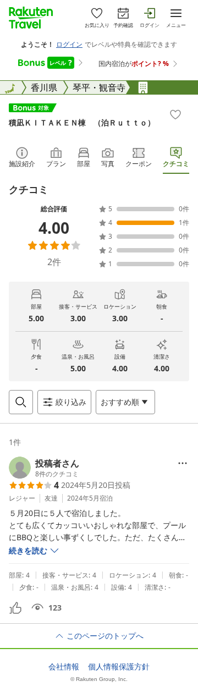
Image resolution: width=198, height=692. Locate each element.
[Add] (175, 114)
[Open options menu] (182, 463)
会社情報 (63, 666)
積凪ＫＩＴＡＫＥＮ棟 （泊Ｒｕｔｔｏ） (82, 122)
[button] (44, 468)
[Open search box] (21, 402)
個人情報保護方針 (119, 666)
